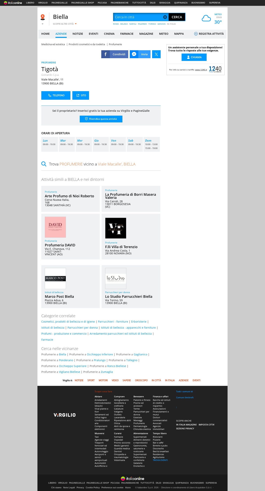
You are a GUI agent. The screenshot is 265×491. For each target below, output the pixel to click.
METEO (163, 34)
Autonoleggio (101, 451)
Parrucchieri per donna (117, 292)
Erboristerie (138, 321)
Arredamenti (101, 399)
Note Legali (69, 487)
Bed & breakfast (161, 451)
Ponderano (66, 360)
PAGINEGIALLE (60, 3)
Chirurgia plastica (142, 429)
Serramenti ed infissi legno (102, 416)
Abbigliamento (121, 399)
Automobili (100, 463)
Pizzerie (156, 439)
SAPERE (127, 380)
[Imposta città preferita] (43, 17)
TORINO (152, 24)
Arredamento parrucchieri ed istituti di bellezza (121, 333)
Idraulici (99, 405)
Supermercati (140, 436)
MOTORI (103, 380)
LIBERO (30, 3)
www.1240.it (201, 69)
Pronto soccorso (122, 442)
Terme (136, 408)
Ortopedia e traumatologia (121, 456)
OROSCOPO (141, 380)
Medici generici (121, 445)
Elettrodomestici (103, 402)
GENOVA (161, 24)
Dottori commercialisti (160, 419)
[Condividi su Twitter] (156, 54)
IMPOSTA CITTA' (207, 424)
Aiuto (128, 487)
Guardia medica (122, 448)
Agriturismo (159, 457)
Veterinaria (119, 460)
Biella (60, 17)
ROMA (116, 24)
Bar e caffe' (158, 442)
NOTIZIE (78, 34)
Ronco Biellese (116, 366)
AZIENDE (61, 34)
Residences (158, 454)
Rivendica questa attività (103, 118)
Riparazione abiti (122, 420)
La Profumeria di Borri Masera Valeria (130, 196)
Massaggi (138, 420)
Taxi (97, 436)
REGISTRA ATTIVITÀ (211, 34)
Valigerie (118, 411)
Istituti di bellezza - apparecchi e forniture (128, 327)
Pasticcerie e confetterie (139, 459)
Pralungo (100, 360)
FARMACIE (126, 34)
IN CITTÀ (156, 380)
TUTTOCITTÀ (139, 3)
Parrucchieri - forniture (113, 321)
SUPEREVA (214, 3)
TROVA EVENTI (160, 460)
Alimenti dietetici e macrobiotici (141, 441)
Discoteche (158, 448)
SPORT (91, 380)
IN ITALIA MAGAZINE (186, 424)
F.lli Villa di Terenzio (121, 246)
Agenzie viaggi (102, 439)
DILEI (152, 3)
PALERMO (142, 24)
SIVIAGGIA (164, 3)
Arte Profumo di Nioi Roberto (69, 196)
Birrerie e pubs (160, 445)
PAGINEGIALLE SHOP (82, 3)
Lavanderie (119, 417)
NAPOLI (132, 24)
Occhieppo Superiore (73, 366)
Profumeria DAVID (60, 245)
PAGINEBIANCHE (119, 3)
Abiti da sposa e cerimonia (122, 427)
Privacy (80, 487)
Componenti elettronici (101, 427)
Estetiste (137, 417)
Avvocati (157, 423)
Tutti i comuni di (184, 391)
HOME (45, 34)
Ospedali (118, 439)
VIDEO (115, 380)
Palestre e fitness (141, 399)
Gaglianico (140, 354)
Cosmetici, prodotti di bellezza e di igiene (68, 321)
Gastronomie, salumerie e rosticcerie (140, 448)
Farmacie (47, 339)
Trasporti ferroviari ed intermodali (101, 445)
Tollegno (131, 360)
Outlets (117, 414)
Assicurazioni (159, 408)
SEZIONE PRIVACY (185, 428)
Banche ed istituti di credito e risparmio (161, 402)
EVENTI (93, 34)
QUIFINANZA (181, 3)
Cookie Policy (93, 487)
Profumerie (51, 191)
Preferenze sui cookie (112, 487)
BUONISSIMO (198, 3)
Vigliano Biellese (69, 372)
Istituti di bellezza (54, 292)
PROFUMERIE (48, 62)
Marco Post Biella (59, 296)
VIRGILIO (43, 3)
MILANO (124, 24)
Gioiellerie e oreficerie (120, 404)
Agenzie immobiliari (158, 427)
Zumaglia (107, 372)
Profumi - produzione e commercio (64, 333)
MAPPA (179, 34)
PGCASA (102, 3)
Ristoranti (158, 436)
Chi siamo (56, 487)
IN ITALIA (171, 24)
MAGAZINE (146, 34)
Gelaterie (137, 463)
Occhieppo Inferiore (100, 354)
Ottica (117, 423)
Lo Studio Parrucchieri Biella (128, 296)
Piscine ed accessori (138, 404)
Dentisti (118, 451)
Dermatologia (140, 426)
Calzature (118, 408)
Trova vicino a (92, 164)
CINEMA (109, 34)
